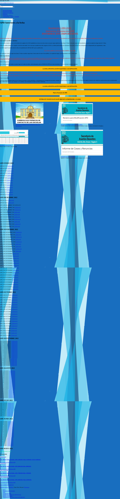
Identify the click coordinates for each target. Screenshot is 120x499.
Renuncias (5, 14)
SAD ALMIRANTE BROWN (7, 3)
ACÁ (16, 343)
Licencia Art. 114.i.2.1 (8, 15)
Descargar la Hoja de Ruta (6, 145)
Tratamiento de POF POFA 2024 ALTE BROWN (14, 497)
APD (1, 470)
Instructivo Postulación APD (60, 30)
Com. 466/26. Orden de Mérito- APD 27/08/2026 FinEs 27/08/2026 (15, 473)
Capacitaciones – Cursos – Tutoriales (11, 16)
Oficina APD (12, 462)
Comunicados (3, 457)
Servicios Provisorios (7, 10)
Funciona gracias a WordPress (6, 487)
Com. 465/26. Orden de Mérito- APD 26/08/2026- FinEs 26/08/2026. (16, 479)
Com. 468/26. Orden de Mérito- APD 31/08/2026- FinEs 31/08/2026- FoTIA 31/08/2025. (20, 459)
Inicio (4, 489)
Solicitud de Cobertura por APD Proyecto (12, 494)
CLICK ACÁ (10, 166)
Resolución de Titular (7, 11)
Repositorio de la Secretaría (9, 491)
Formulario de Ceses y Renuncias (68, 156)
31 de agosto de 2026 (5, 462)
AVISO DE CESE (7, 493)
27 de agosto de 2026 (5, 475)
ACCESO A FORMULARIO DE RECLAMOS (71, 124)
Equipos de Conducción (8, 13)
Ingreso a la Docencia (7, 496)
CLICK (13, 343)
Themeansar (26, 487)
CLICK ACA (14, 316)
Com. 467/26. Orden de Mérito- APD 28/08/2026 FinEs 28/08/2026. (15, 466)
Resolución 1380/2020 (60, 28)
